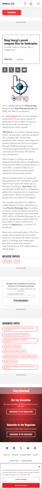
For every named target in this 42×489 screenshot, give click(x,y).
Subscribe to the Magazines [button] (21, 434)
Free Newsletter (21, 301)
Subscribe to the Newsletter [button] (21, 411)
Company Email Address (15, 294)
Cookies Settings (20, 479)
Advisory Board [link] (26, 455)
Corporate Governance (12, 346)
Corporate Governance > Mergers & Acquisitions (16, 340)
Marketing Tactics (10, 361)
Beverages (7, 261)
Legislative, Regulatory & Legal (14, 351)
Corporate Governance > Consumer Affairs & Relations (19, 367)
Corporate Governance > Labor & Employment (19, 356)
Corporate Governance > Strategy (15, 335)
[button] (38, 3)
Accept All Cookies (21, 485)
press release (12, 116)
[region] (21, 476)
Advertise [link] (15, 455)
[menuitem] (5, 70)
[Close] (39, 466)
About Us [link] (7, 455)
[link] (5, 70)
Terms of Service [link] (26, 461)
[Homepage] (8, 4)
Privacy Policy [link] (14, 461)
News (17, 261)
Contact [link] (35, 455)
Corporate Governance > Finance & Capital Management (18, 329)
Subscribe (11, 12)
